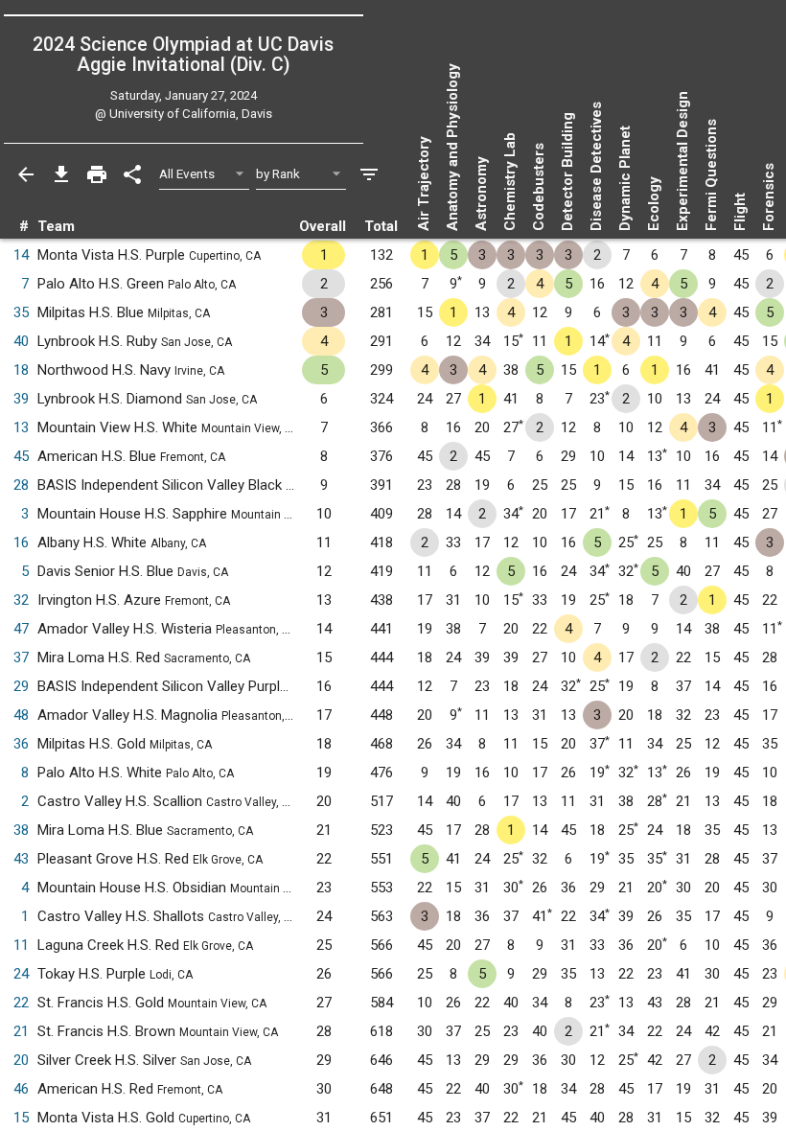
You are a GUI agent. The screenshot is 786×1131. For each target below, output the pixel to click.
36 (21, 743)
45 (21, 456)
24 (21, 973)
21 (21, 1031)
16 (21, 542)
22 (21, 1002)
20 (21, 1060)
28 (21, 485)
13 (21, 427)
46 (21, 1088)
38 (21, 830)
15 (21, 1117)
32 (21, 600)
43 (21, 858)
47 (21, 628)
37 (21, 657)
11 (21, 945)
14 (21, 255)
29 (21, 686)
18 (21, 370)
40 (21, 341)
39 (21, 398)
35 (21, 312)
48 (21, 715)
